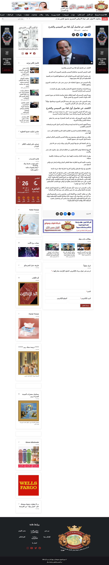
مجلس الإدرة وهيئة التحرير (34, 531)
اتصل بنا (34, 543)
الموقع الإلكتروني (62, 298)
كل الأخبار (90, 15)
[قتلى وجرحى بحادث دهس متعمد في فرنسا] (34, 119)
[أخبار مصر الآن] (88, 6)
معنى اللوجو (22, 531)
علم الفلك (10, 15)
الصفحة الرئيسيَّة (100, 15)
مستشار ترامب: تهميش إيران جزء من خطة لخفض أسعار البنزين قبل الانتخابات (52, 253)
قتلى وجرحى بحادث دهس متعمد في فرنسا (24, 118)
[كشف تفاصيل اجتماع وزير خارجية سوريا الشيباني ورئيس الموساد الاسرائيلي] (34, 105)
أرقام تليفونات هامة (32, 167)
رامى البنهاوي (85, 30)
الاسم (88, 291)
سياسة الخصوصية (35, 537)
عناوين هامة (34, 170)
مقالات (41, 15)
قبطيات (27, 15)
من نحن (47, 531)
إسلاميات (34, 15)
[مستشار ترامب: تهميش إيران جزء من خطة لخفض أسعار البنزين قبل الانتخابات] (52, 246)
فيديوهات (66, 15)
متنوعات (19, 15)
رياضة (47, 15)
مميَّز (48, 562)
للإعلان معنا (47, 537)
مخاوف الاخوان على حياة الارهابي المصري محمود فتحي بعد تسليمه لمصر (74, 19)
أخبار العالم (81, 15)
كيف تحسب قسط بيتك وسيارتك (31, 164)
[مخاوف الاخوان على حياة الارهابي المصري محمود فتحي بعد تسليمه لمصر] (68, 246)
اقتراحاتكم (22, 537)
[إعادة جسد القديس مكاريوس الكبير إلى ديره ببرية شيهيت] (84, 246)
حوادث (73, 15)
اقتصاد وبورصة (55, 15)
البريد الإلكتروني (85, 298)
